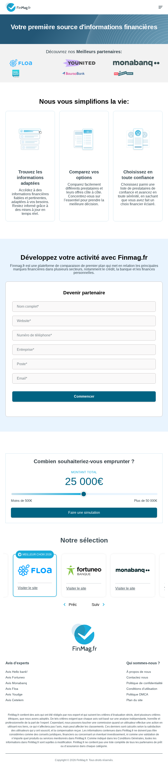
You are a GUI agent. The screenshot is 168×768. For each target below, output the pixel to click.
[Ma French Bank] (136, 74)
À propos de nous (138, 671)
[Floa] (32, 63)
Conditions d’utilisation (141, 688)
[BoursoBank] (84, 74)
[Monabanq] (136, 63)
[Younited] (84, 63)
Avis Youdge (14, 694)
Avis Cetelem (14, 700)
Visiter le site (27, 588)
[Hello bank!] (32, 74)
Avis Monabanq (16, 683)
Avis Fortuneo (15, 677)
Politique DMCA (137, 694)
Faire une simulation (84, 512)
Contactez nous (137, 677)
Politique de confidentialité (144, 683)
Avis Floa (11, 688)
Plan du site (134, 700)
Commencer (84, 396)
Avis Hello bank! (16, 671)
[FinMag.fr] (84, 638)
